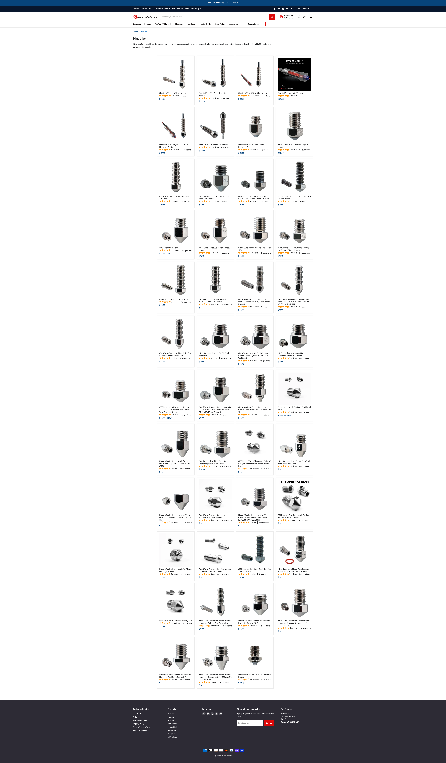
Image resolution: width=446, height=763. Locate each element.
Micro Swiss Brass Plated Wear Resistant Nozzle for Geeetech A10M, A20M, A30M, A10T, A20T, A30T (215, 677)
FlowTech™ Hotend (163, 24)
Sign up (269, 723)
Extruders (137, 24)
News (187, 9)
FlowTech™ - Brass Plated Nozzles (173, 93)
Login (303, 17)
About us (180, 9)
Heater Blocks (205, 24)
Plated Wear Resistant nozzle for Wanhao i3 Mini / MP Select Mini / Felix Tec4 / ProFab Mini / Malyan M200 (254, 517)
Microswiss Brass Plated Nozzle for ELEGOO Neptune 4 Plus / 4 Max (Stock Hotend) (254, 301)
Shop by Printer (253, 24)
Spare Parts (219, 24)
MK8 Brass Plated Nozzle (169, 248)
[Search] (272, 17)
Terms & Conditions (140, 720)
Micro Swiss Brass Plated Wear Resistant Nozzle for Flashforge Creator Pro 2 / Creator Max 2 (293, 623)
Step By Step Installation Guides (165, 9)
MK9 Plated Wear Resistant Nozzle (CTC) (175, 621)
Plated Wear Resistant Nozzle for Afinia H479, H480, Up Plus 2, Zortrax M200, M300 (174, 463)
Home (135, 32)
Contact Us (137, 714)
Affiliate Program (196, 9)
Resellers (136, 9)
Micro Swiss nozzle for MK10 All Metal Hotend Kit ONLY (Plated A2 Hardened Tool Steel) (253, 355)
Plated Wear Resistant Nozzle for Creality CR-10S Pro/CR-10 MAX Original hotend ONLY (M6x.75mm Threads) (215, 409)
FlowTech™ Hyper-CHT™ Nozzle (291, 93)
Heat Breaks (191, 24)
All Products (172, 737)
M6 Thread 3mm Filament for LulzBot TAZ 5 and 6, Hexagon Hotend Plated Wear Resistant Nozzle (174, 409)
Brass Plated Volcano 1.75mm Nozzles (174, 299)
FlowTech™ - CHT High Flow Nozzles (253, 93)
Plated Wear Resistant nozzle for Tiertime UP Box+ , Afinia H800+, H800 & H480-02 (175, 517)
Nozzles (178, 24)
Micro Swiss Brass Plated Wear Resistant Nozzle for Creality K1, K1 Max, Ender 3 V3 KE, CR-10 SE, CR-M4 (294, 301)
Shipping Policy (138, 724)
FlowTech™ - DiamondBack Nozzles (213, 145)
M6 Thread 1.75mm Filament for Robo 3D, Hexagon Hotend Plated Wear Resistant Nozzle (255, 463)
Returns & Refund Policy (142, 727)
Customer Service (146, 9)
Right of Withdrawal (140, 730)
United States (304, 9)
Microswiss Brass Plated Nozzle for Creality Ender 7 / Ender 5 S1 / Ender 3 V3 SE (254, 409)
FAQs (135, 717)
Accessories (233, 24)
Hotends (147, 24)
